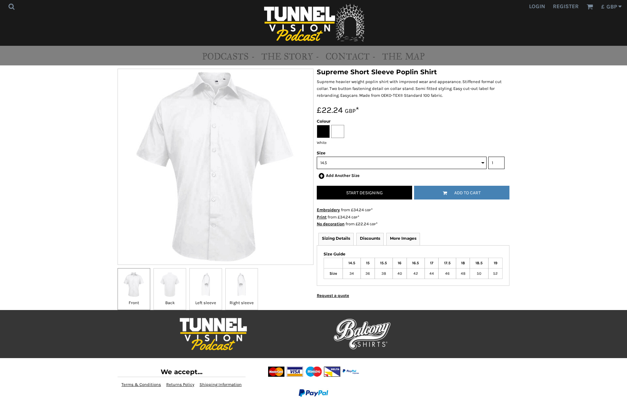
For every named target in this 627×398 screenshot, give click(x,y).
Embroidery (328, 209)
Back (170, 302)
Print (322, 217)
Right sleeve (242, 302)
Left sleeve (205, 302)
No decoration (331, 223)
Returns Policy (180, 384)
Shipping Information (221, 384)
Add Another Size (343, 175)
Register (566, 6)
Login (537, 6)
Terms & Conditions (141, 384)
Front (134, 302)
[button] (11, 6)
